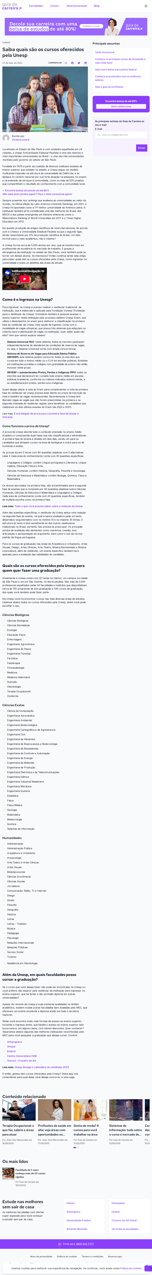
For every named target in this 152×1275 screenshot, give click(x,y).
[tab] (74, 1147)
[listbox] (121, 69)
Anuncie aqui (115, 1256)
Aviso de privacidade (41, 1256)
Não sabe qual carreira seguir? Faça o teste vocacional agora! (37, 194)
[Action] (76, 26)
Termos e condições (92, 1256)
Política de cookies (67, 1256)
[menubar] (64, 6)
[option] (121, 52)
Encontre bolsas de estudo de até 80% (27, 190)
